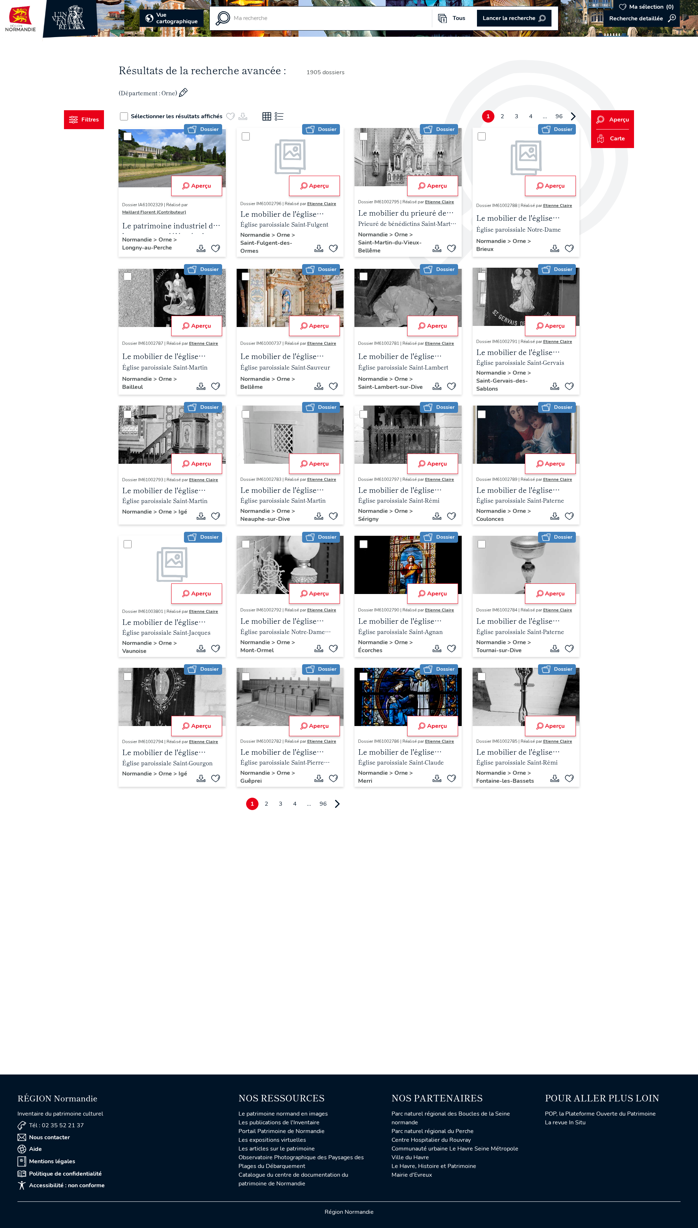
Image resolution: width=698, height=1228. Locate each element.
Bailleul (132, 387)
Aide (35, 1149)
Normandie (137, 240)
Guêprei (251, 781)
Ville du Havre (410, 1157)
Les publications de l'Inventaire (279, 1123)
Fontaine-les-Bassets (505, 781)
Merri (365, 781)
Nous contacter (49, 1137)
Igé (182, 512)
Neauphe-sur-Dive (265, 519)
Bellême (251, 387)
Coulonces (490, 519)
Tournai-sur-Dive (499, 650)
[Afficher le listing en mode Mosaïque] (266, 116)
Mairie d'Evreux (412, 1175)
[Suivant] (573, 116)
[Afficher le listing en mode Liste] (279, 116)
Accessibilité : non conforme (67, 1185)
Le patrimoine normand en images (283, 1114)
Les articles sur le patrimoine (276, 1149)
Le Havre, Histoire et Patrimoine (434, 1166)
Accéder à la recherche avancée (641, 18)
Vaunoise (134, 651)
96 (559, 116)
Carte (617, 139)
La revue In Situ (565, 1123)
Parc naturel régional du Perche (433, 1131)
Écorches (370, 650)
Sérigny (368, 519)
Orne (166, 240)
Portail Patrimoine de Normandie (281, 1131)
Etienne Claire (321, 204)
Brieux (485, 249)
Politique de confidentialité (65, 1174)
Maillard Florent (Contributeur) (154, 212)
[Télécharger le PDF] (201, 248)
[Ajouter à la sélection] (215, 248)
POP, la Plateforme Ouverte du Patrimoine (600, 1114)
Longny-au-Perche (147, 248)
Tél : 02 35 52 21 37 (56, 1125)
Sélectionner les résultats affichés (176, 116)
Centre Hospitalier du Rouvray (431, 1140)
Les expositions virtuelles (272, 1140)
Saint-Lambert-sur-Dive (390, 387)
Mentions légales (52, 1161)
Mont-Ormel (257, 650)
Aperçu (201, 186)
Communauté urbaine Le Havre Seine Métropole (455, 1149)
